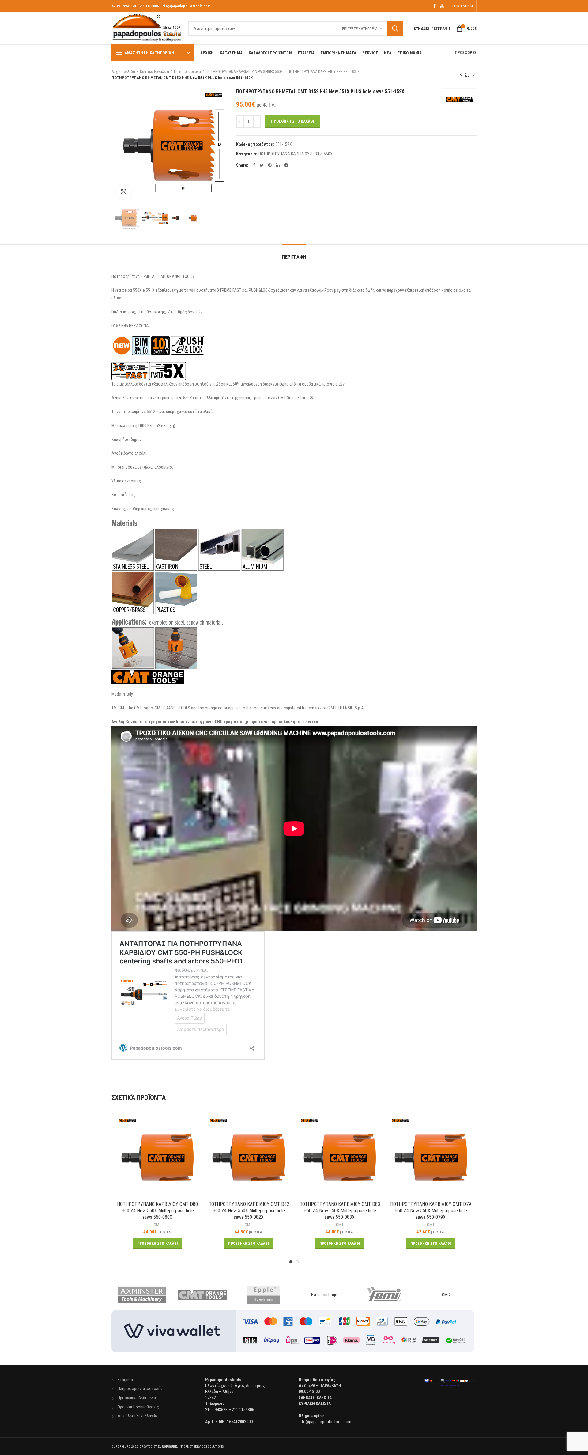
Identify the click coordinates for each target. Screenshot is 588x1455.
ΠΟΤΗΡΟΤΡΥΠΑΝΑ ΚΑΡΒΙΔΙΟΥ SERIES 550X (322, 71)
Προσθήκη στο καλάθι (292, 121)
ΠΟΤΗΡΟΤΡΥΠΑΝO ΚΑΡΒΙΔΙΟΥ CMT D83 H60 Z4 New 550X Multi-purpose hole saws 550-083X (339, 1210)
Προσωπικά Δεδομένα (137, 1397)
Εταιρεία (125, 1379)
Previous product (461, 75)
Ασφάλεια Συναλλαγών (138, 1415)
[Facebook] (434, 6)
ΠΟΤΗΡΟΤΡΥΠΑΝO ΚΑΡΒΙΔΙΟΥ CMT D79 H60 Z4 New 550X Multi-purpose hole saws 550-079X (430, 1210)
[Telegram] (286, 165)
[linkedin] (278, 165)
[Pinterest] (270, 165)
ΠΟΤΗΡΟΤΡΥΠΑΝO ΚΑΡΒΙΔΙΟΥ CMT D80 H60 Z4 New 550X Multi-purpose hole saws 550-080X (157, 1210)
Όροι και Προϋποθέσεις (138, 1406)
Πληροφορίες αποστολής (140, 1388)
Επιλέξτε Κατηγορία (359, 28)
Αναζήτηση (395, 28)
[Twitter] (262, 165)
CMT (157, 1224)
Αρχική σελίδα (123, 71)
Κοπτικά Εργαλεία (154, 71)
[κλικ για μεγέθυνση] (123, 191)
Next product (473, 75)
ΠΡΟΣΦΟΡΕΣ (466, 52)
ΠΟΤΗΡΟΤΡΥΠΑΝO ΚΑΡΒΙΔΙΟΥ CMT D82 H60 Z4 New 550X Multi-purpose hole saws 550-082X (248, 1210)
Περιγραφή (294, 257)
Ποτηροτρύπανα (187, 71)
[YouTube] (442, 6)
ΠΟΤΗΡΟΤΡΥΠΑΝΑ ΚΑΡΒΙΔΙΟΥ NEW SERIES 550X (244, 71)
